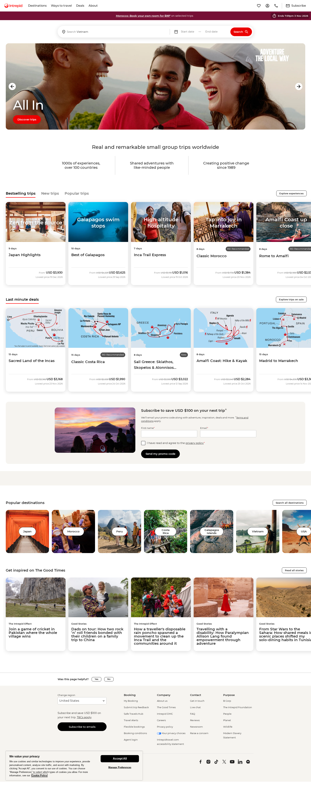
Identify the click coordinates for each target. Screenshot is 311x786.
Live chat (195, 707)
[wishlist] (258, 5)
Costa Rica (166, 531)
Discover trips (26, 119)
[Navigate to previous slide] (12, 86)
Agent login (131, 739)
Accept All (120, 758)
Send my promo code (160, 453)
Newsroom (196, 726)
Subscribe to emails (82, 726)
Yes (96, 679)
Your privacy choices (173, 733)
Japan (27, 531)
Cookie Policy (39, 775)
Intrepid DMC (165, 713)
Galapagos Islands (211, 531)
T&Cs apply (84, 717)
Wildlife (227, 726)
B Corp (227, 700)
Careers (161, 720)
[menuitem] (13, 6)
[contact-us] (276, 5)
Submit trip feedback (136, 707)
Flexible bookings (134, 726)
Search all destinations (290, 502)
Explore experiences (291, 193)
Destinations (37, 5)
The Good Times (166, 707)
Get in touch (197, 700)
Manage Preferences (119, 767)
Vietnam (258, 531)
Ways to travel (61, 5)
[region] (74, 765)
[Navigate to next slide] (298, 86)
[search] (113, 31)
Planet (227, 720)
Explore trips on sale (291, 299)
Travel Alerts (131, 720)
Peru (119, 531)
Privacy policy (165, 726)
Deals (80, 5)
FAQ (192, 713)
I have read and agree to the (176, 443)
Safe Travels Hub (133, 713)
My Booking (131, 700)
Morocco (73, 531)
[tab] (20, 193)
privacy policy (195, 443)
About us (162, 700)
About (93, 5)
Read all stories (294, 570)
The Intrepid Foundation (237, 707)
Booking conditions (135, 733)
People (227, 713)
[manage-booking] (267, 5)
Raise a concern (199, 733)
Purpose (229, 695)
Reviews (195, 720)
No (109, 679)
